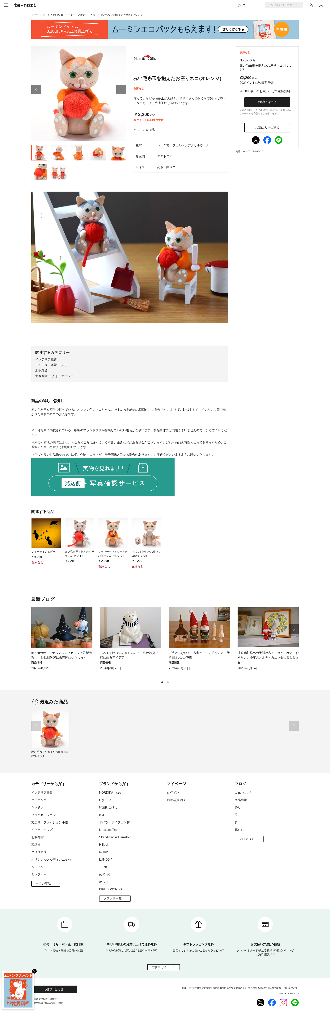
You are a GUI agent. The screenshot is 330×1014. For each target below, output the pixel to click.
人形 (92, 15)
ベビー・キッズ (42, 829)
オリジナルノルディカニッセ (51, 859)
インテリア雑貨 (77, 15)
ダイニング (39, 800)
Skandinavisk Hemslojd (115, 837)
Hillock (103, 844)
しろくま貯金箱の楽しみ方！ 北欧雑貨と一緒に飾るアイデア (130, 655)
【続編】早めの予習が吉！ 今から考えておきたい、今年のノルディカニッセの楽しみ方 (268, 655)
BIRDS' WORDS (110, 889)
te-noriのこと (243, 792)
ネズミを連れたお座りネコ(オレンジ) (146, 553)
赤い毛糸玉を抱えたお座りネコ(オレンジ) (50, 753)
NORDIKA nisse (110, 792)
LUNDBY (105, 859)
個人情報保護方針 (257, 988)
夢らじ (103, 881)
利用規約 (207, 988)
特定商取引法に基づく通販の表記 (230, 988)
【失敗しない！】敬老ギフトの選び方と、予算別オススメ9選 (199, 655)
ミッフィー (39, 874)
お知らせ (186, 988)
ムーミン (37, 867)
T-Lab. (103, 867)
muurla (103, 852)
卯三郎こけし (108, 807)
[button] (36, 89)
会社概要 (196, 988)
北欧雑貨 (41, 370)
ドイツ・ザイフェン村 (114, 822)
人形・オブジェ (63, 376)
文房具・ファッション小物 (49, 822)
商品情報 (241, 800)
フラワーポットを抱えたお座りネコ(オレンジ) (113, 553)
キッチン (37, 807)
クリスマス (39, 852)
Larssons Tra (108, 829)
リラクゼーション (43, 815)
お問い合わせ (267, 102)
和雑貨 (35, 844)
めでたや (105, 874)
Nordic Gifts (57, 15)
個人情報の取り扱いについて (283, 988)
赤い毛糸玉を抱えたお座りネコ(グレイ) (79, 553)
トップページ (38, 15)
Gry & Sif (105, 800)
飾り (238, 807)
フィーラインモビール (44, 551)
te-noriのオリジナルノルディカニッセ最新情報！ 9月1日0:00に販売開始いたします (61, 655)
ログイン (173, 792)
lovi (101, 815)
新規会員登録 (176, 800)
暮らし (239, 829)
